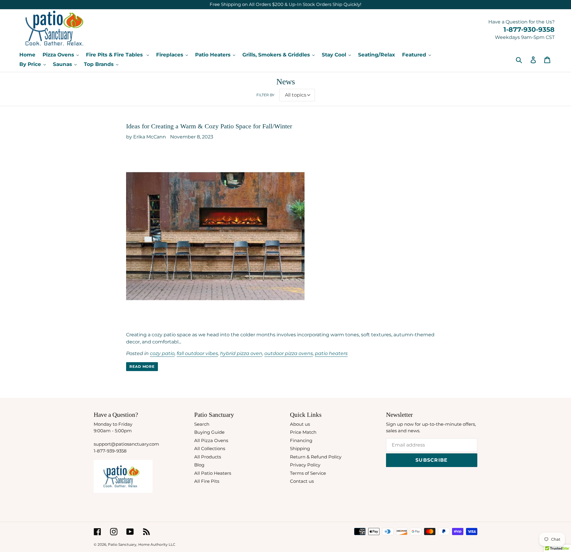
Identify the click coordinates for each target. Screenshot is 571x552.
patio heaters (331, 353)
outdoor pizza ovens (288, 353)
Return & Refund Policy (315, 457)
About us (300, 424)
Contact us (302, 481)
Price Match (303, 432)
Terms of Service (308, 473)
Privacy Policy (305, 465)
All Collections (209, 448)
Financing (301, 440)
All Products (207, 457)
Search (201, 424)
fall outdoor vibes (197, 353)
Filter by (265, 95)
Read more (142, 366)
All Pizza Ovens (211, 440)
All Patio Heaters (212, 473)
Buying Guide (209, 432)
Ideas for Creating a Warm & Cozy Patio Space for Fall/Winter (209, 126)
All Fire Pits (206, 481)
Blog (199, 465)
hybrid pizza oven (241, 353)
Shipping (300, 448)
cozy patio (162, 353)
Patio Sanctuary (122, 544)
